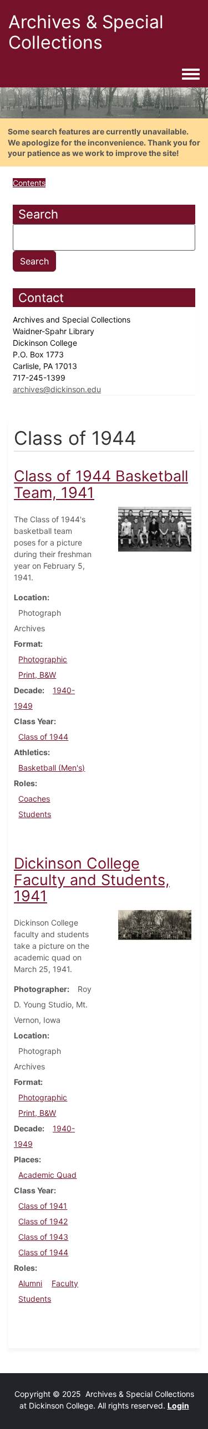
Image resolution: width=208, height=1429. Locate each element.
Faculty (65, 1283)
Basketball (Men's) (51, 767)
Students (34, 814)
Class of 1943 (43, 1236)
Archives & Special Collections (86, 32)
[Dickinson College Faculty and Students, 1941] (155, 924)
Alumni (30, 1283)
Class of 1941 (42, 1205)
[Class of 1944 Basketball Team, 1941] (155, 528)
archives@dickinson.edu (57, 389)
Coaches (34, 798)
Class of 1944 (43, 736)
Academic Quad (47, 1174)
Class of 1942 (43, 1221)
